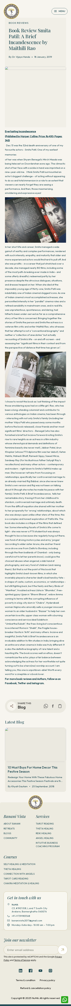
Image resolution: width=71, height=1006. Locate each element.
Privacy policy (47, 980)
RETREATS (9, 828)
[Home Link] (11, 11)
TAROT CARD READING (16, 878)
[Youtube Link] (40, 971)
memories (10, 154)
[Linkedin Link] (20, 971)
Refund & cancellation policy (35, 988)
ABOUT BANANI (12, 823)
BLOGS (7, 833)
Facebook (11, 683)
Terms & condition (25, 980)
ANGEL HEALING (44, 838)
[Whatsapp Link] (64, 999)
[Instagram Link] (50, 971)
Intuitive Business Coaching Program (48, 844)
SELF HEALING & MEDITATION (20, 864)
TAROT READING (45, 823)
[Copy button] (60, 706)
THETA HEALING (44, 828)
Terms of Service (22, 960)
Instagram (38, 683)
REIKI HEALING (43, 833)
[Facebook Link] (53, 706)
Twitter (22, 683)
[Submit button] (62, 950)
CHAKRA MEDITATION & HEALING (21, 883)
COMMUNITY (11, 838)
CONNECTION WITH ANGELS (19, 873)
